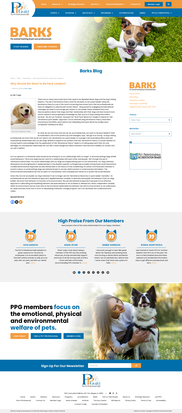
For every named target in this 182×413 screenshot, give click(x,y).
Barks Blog (133, 97)
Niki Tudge (28, 88)
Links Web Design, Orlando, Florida (48, 411)
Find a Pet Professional (46, 336)
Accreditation (126, 13)
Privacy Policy (130, 400)
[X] (16, 202)
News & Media (71, 400)
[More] (21, 202)
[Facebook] (12, 202)
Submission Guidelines (138, 103)
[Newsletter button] (136, 365)
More (33, 263)
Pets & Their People (161, 13)
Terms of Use (146, 400)
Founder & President (100, 404)
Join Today (19, 336)
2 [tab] (84, 272)
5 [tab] (98, 272)
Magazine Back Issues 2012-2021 (142, 107)
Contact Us (135, 4)
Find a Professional (114, 4)
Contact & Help (80, 404)
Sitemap (62, 411)
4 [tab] (93, 272)
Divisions (69, 13)
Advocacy (87, 13)
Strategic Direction (76, 4)
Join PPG (94, 4)
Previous (74, 272)
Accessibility (161, 400)
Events (54, 13)
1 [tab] (79, 272)
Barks (142, 13)
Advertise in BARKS (137, 100)
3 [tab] (88, 272)
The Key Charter (100, 400)
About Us (56, 4)
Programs (106, 13)
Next (107, 272)
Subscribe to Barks (47, 46)
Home (43, 4)
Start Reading (21, 46)
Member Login (154, 4)
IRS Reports (115, 400)
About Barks (134, 93)
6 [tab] (103, 272)
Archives (85, 400)
